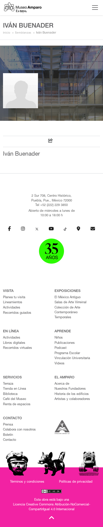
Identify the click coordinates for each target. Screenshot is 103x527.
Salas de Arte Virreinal (70, 302)
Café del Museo (14, 399)
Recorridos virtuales (17, 348)
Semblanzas (23, 32)
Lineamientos (12, 302)
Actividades (11, 307)
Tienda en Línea (14, 389)
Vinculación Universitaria (72, 358)
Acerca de (61, 384)
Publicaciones (64, 343)
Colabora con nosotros (19, 430)
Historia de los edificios (71, 394)
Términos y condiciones (27, 482)
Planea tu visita (14, 297)
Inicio (6, 32)
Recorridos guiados (17, 313)
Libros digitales (14, 343)
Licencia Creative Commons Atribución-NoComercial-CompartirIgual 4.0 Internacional (51, 507)
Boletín (8, 435)
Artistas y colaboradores (72, 399)
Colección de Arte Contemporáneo (67, 310)
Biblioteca (10, 394)
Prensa (8, 425)
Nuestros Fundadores (70, 389)
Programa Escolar (67, 353)
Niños (58, 338)
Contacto (9, 440)
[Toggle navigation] (93, 8)
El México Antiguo (67, 297)
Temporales (62, 317)
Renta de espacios (16, 404)
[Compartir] (50, 141)
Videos (59, 363)
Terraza (8, 384)
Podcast (60, 348)
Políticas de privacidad (75, 482)
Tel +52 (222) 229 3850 (51, 205)
